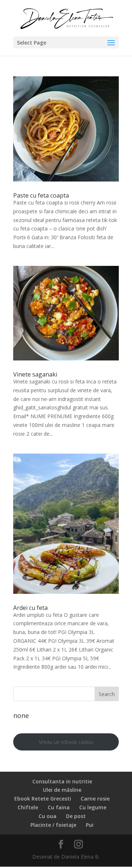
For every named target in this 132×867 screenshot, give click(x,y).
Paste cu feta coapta (41, 195)
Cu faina (59, 807)
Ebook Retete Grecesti (42, 798)
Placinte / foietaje (53, 824)
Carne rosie (95, 798)
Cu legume (92, 807)
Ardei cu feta (30, 608)
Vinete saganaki (35, 374)
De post (76, 816)
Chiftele (28, 807)
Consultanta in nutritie (62, 781)
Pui (90, 824)
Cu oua (47, 816)
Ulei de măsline (62, 789)
